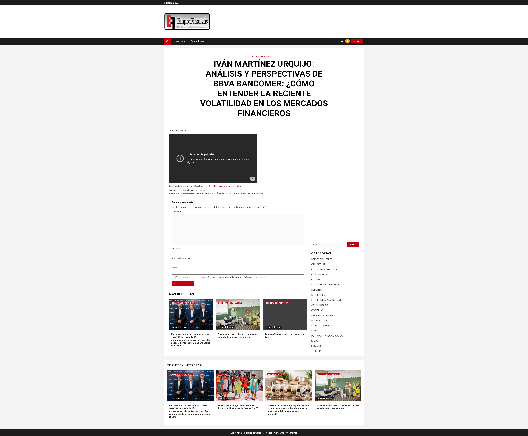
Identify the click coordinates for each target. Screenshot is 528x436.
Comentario (178, 211)
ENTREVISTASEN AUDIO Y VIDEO (328, 299)
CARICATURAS (318, 264)
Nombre (177, 248)
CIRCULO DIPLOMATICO (324, 269)
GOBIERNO (317, 310)
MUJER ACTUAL (319, 320)
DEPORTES (317, 289)
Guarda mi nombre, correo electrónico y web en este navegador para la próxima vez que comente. (220, 277)
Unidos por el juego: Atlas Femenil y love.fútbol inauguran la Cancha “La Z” (238, 407)
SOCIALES (316, 346)
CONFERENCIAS (319, 274)
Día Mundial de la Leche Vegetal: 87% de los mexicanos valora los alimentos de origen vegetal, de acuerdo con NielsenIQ (288, 409)
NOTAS (315, 330)
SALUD (314, 340)
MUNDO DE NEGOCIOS (323, 325)
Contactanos (197, 41)
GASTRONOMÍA (319, 305)
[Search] (342, 41)
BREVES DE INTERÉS (321, 259)
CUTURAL (316, 279)
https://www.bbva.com (224, 186)
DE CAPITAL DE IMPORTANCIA (263, 56)
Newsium (278, 432)
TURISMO (316, 351)
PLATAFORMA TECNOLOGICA (327, 335)
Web (174, 267)
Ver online (357, 41)
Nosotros (180, 41)
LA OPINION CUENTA (322, 315)
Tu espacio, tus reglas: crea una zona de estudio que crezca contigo (237, 335)
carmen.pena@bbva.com (251, 193)
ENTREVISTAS (318, 294)
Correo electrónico (181, 257)
